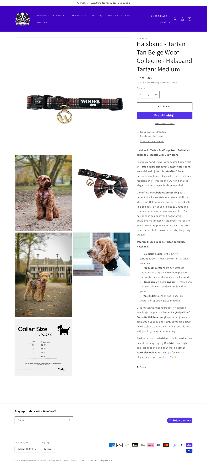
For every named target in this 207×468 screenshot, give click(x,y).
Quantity (141, 88)
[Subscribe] (69, 420)
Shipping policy (70, 460)
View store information (152, 141)
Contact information (89, 460)
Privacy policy (55, 460)
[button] (43, 15)
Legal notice (106, 460)
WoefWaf (25, 460)
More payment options (164, 123)
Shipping (155, 82)
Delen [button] (143, 367)
